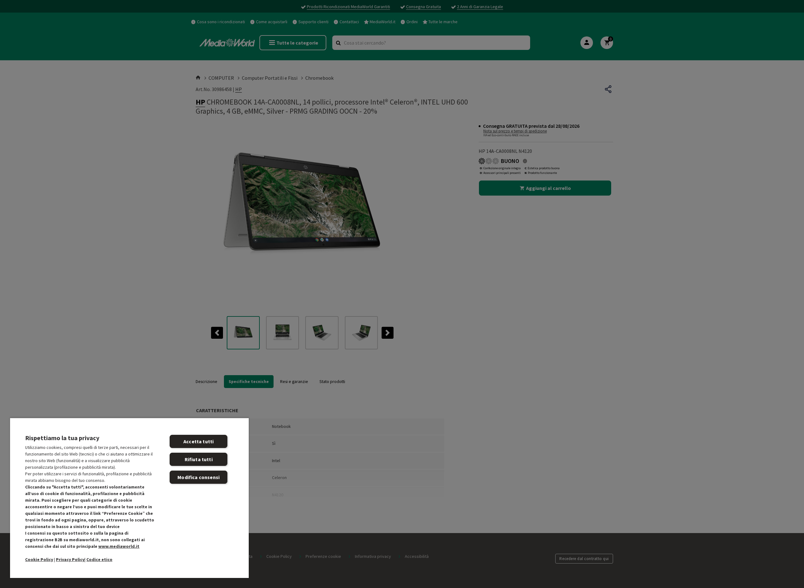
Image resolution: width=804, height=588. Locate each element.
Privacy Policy (70, 559)
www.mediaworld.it (118, 546)
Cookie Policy (39, 559)
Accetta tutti (198, 441)
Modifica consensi (198, 477)
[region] (129, 498)
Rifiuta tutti (199, 459)
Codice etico (99, 559)
